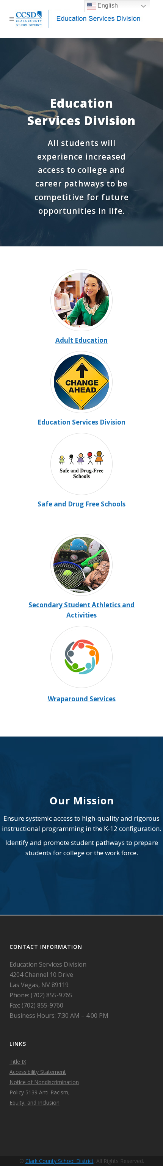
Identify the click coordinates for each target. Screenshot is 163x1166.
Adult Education (81, 340)
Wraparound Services (82, 698)
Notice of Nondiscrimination (44, 1082)
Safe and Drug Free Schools (81, 504)
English (107, 5)
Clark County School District (59, 1160)
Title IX (17, 1061)
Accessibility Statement (37, 1071)
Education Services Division (81, 422)
